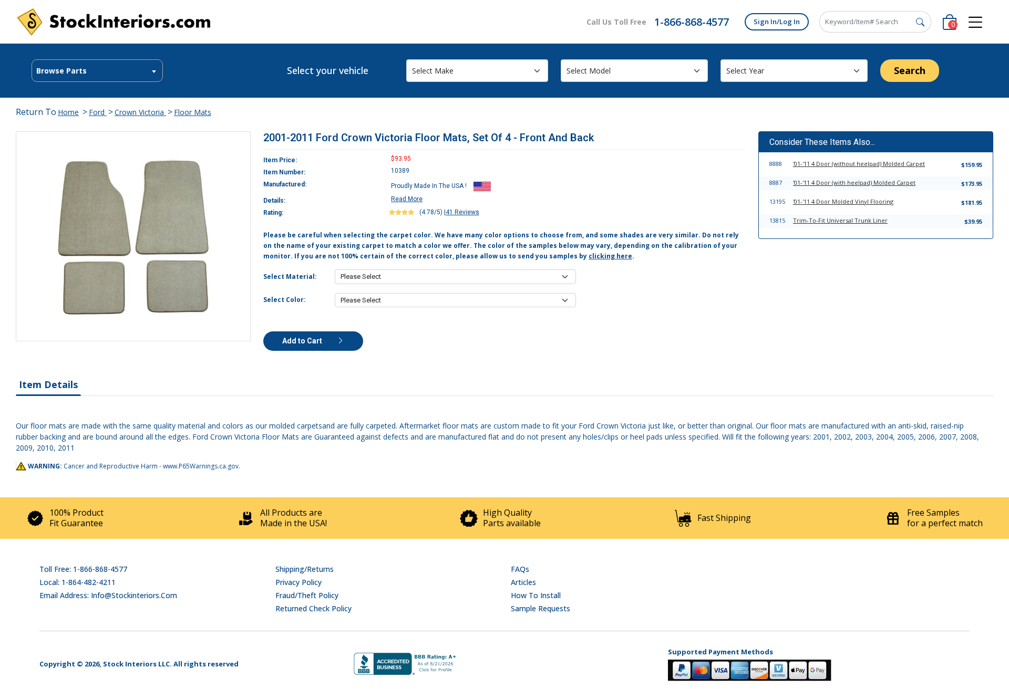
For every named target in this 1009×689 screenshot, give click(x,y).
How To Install (536, 595)
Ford (98, 112)
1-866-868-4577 (691, 22)
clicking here (610, 256)
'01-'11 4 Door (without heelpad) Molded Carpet (859, 164)
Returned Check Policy (313, 608)
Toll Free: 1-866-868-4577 (83, 569)
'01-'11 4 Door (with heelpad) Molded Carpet (854, 182)
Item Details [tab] (48, 384)
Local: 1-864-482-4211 (77, 582)
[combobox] (97, 70)
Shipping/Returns (304, 569)
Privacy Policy (298, 582)
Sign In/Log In (777, 21)
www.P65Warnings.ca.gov (201, 466)
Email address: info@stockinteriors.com (108, 595)
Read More (407, 199)
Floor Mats (192, 112)
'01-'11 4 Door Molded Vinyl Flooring (843, 201)
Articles (523, 582)
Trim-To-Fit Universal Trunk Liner (840, 220)
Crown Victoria (140, 112)
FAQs (520, 569)
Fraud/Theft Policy (306, 595)
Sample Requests (540, 608)
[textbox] (97, 71)
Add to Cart (303, 341)
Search (909, 70)
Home (68, 112)
